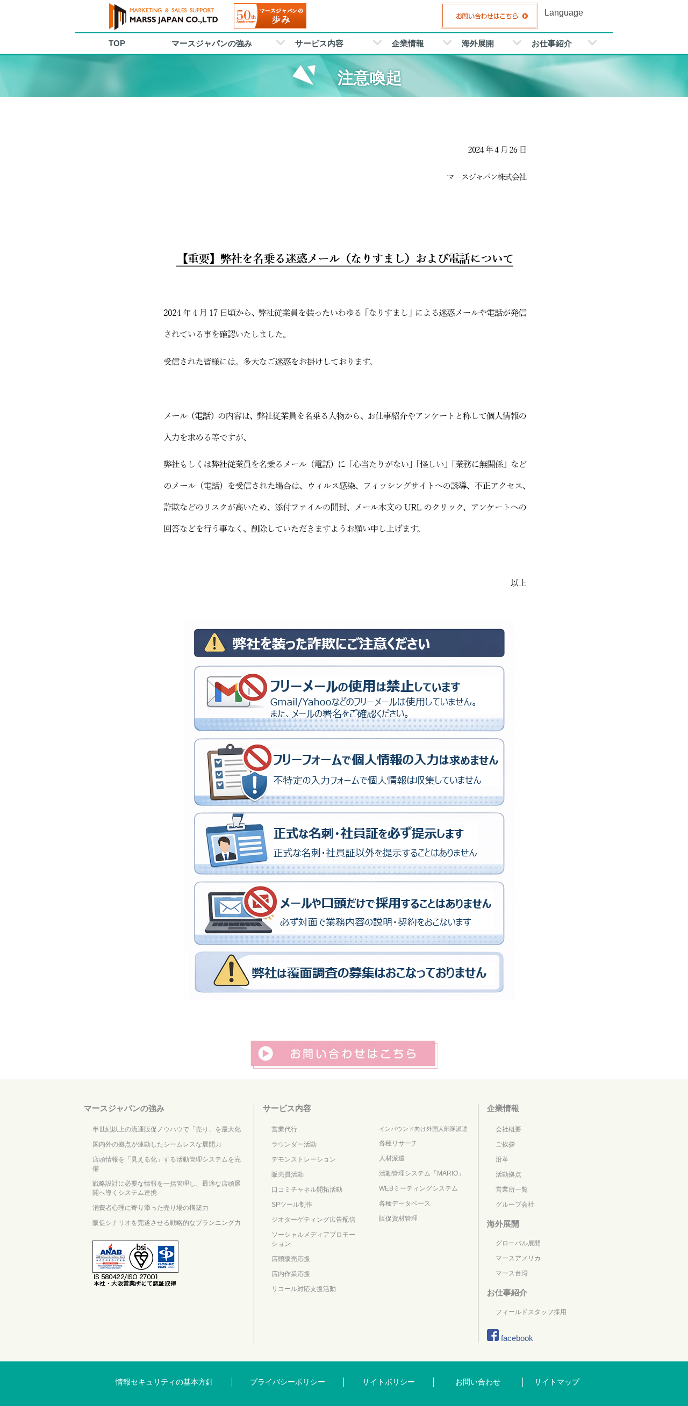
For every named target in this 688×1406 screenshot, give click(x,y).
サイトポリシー (388, 1382)
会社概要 (508, 1129)
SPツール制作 (291, 1204)
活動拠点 (508, 1174)
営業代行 (284, 1129)
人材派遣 (392, 1158)
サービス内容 (319, 43)
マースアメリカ (518, 1258)
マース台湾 (512, 1273)
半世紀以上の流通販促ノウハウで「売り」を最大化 (166, 1129)
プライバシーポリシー (287, 1382)
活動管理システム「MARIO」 (421, 1173)
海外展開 (478, 43)
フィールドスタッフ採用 (531, 1312)
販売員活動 (287, 1174)
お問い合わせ (477, 1382)
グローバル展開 (518, 1243)
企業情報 (408, 43)
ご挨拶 (505, 1144)
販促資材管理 (398, 1218)
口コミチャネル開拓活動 (306, 1189)
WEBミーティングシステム (418, 1188)
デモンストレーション (303, 1159)
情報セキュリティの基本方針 (164, 1382)
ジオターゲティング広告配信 (313, 1219)
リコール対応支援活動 (303, 1289)
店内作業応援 (290, 1274)
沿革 (502, 1159)
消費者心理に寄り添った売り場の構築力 (150, 1208)
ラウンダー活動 (294, 1144)
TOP (117, 43)
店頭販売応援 (290, 1259)
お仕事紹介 (552, 43)
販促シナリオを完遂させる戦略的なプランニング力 (166, 1223)
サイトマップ (556, 1382)
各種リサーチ (398, 1143)
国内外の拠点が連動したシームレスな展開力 (156, 1144)
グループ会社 (515, 1204)
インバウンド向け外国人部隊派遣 (423, 1129)
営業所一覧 (512, 1189)
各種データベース (405, 1203)
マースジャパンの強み (211, 43)
